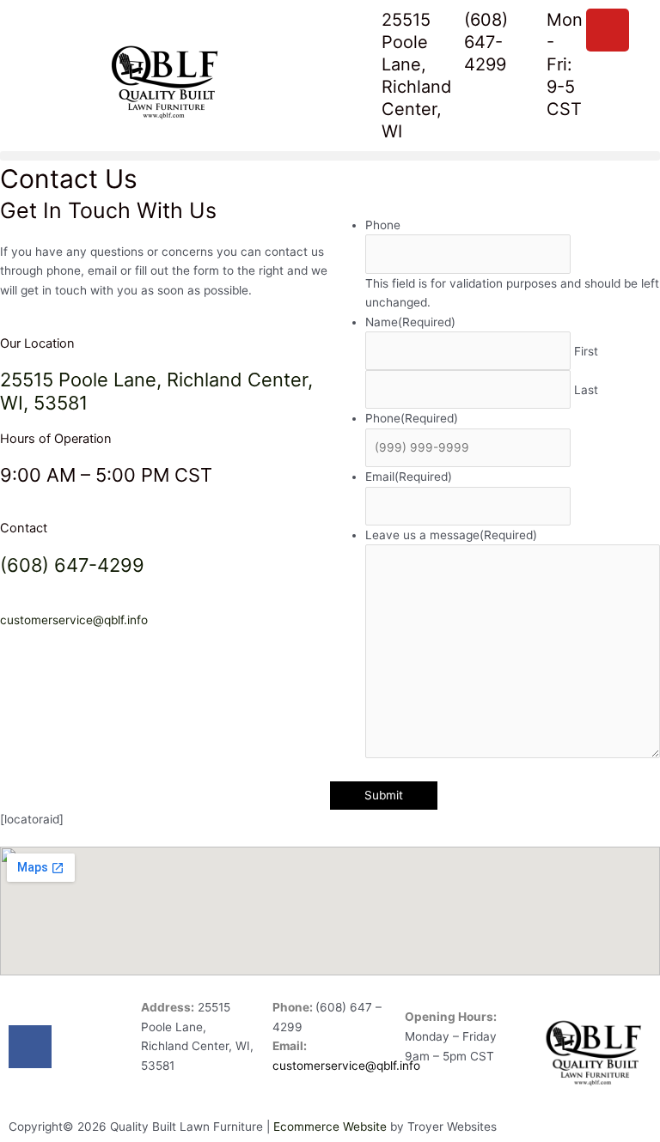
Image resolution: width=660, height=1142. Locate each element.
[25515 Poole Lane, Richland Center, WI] (360, 30)
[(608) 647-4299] (442, 30)
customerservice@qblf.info (74, 620)
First (586, 351)
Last (586, 390)
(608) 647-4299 (486, 42)
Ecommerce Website (330, 1126)
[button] (330, 156)
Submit (383, 795)
